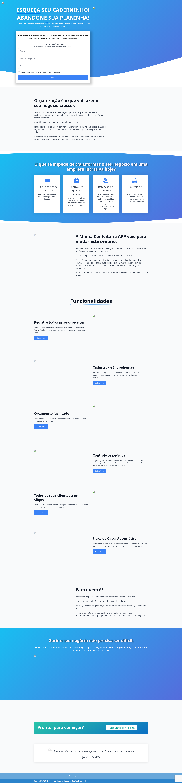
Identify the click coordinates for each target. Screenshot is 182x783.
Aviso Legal (73, 776)
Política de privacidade (42, 776)
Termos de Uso (59, 776)
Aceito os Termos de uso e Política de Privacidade (40, 72)
